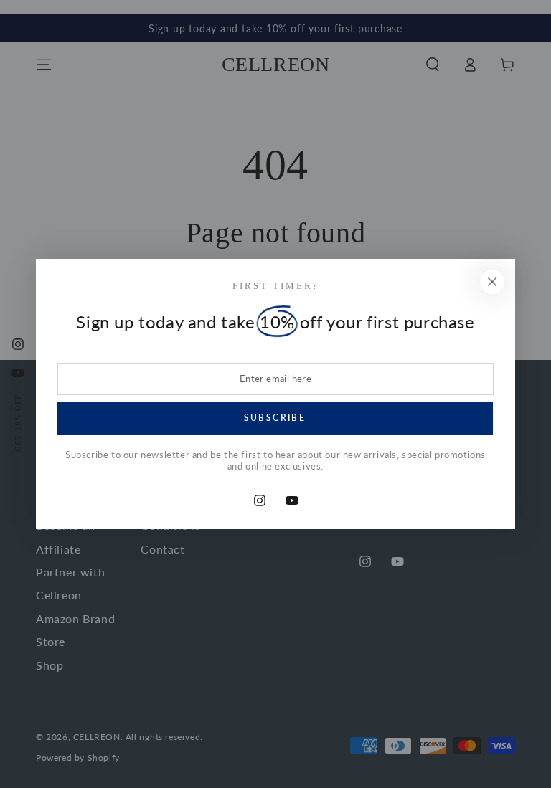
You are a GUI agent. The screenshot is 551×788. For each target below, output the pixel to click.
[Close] (492, 282)
